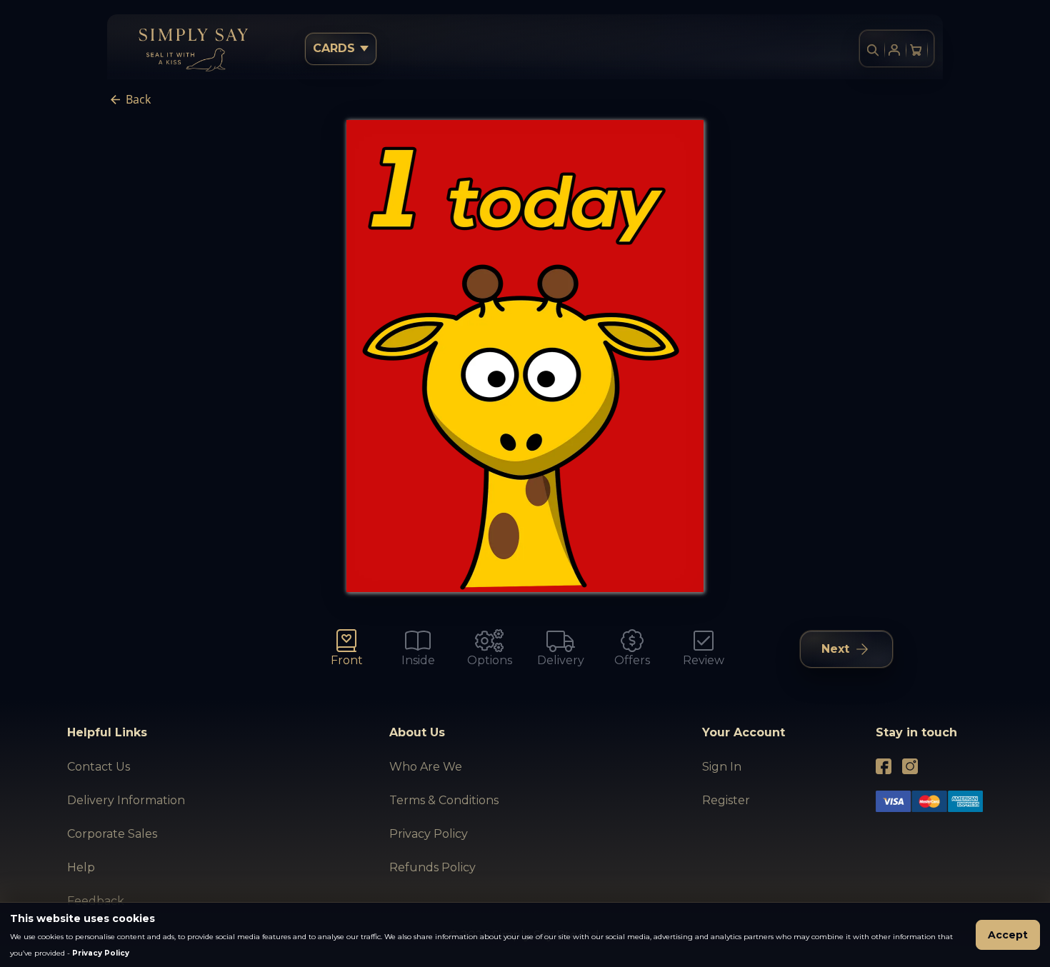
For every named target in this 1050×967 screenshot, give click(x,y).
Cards (334, 48)
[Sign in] (894, 50)
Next (835, 649)
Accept (1008, 934)
